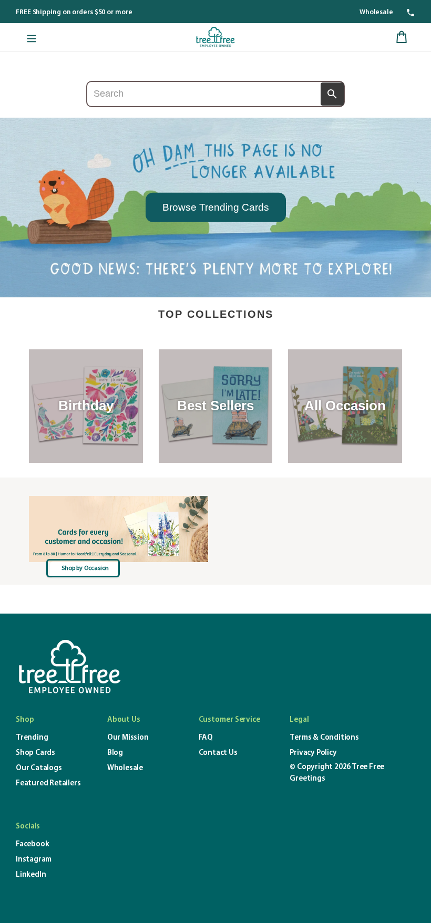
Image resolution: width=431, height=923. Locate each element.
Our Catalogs (39, 768)
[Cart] (401, 37)
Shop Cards (35, 753)
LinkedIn (31, 875)
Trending (32, 738)
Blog (115, 753)
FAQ (206, 738)
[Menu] (31, 37)
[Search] (332, 94)
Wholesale (376, 12)
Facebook (32, 844)
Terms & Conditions (324, 738)
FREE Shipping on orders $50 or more (74, 12)
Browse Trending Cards (215, 206)
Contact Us (218, 753)
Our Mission (128, 738)
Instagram (34, 860)
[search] (215, 94)
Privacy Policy (313, 753)
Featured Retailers (48, 783)
